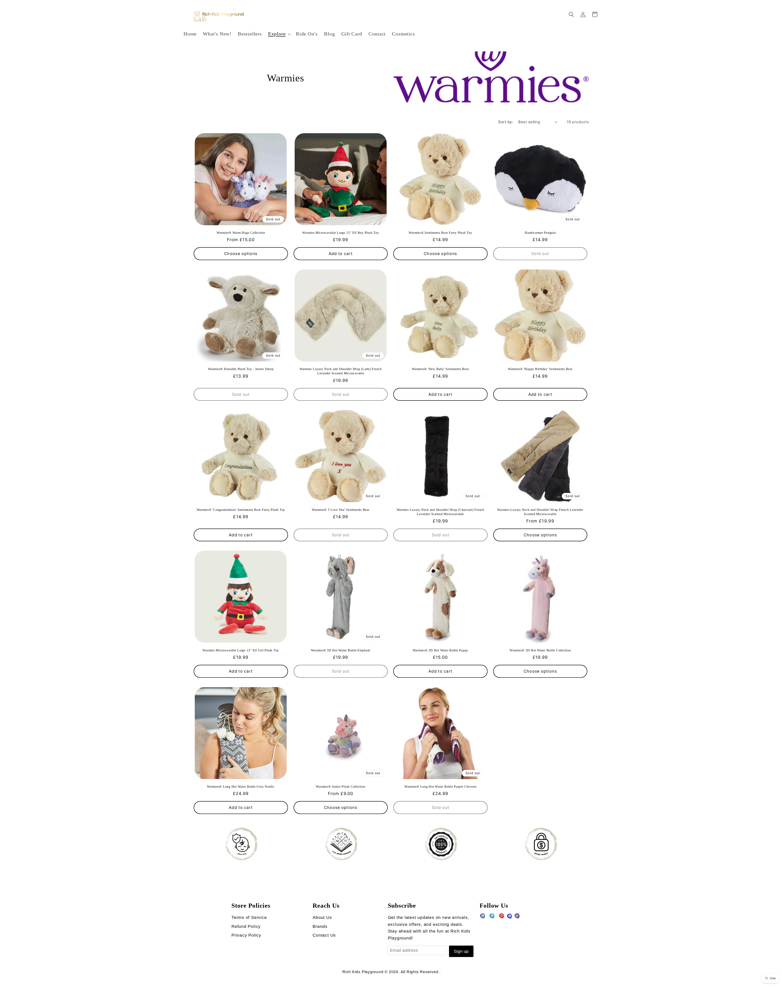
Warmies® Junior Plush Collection (340, 786)
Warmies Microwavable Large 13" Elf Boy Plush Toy (340, 233)
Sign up (461, 951)
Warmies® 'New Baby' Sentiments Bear (440, 369)
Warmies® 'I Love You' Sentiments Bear (340, 510)
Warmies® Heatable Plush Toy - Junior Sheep (241, 369)
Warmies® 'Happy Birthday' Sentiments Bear (540, 369)
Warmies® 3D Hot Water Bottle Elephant (340, 650)
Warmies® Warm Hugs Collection (241, 233)
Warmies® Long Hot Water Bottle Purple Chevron (440, 786)
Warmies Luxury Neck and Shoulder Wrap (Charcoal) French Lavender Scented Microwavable (440, 512)
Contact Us (324, 935)
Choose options (240, 253)
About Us (322, 917)
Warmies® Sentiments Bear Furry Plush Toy (440, 233)
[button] (279, 34)
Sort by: (505, 122)
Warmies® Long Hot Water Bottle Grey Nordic (241, 786)
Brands (320, 926)
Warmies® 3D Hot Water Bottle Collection (540, 650)
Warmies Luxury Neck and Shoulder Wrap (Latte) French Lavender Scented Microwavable (341, 371)
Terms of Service (249, 917)
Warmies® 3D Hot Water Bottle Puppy (440, 650)
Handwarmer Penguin (540, 233)
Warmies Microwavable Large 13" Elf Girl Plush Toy (240, 650)
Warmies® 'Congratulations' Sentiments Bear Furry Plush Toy (241, 510)
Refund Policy (246, 926)
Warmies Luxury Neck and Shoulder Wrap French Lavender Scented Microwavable (540, 512)
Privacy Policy (246, 935)
